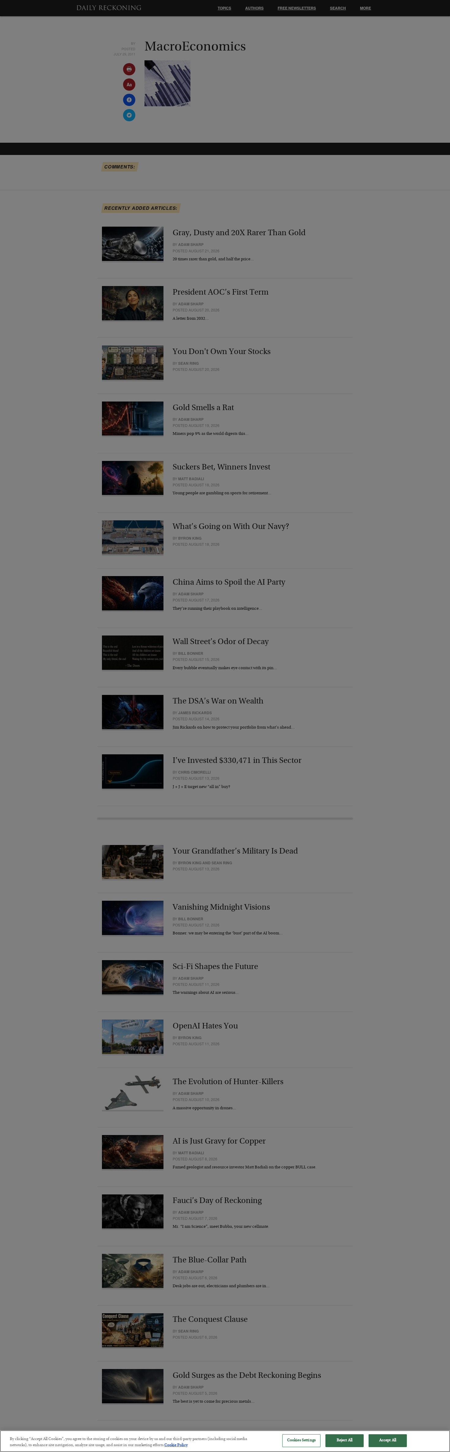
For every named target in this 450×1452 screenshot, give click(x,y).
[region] (225, 1441)
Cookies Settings (301, 1441)
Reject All (344, 1441)
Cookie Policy (176, 1445)
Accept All (387, 1441)
